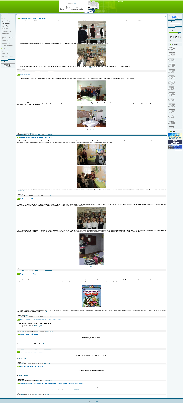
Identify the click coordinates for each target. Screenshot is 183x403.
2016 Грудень (172, 124)
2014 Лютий (171, 86)
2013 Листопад (172, 82)
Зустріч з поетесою (26, 74)
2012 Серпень (172, 65)
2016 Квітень (171, 116)
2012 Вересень (172, 66)
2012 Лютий (171, 59)
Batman (36, 195)
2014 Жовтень (172, 94)
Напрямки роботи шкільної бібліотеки (31, 366)
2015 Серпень (172, 106)
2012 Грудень (172, 70)
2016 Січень (171, 112)
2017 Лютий (171, 127)
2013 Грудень (172, 83)
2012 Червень (172, 64)
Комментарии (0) (50, 134)
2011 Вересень (172, 53)
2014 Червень (172, 90)
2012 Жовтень (172, 67)
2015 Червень (172, 104)
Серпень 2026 (175, 30)
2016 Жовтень (172, 122)
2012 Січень (171, 58)
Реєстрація (118, 1)
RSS (75, 3)
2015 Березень (172, 100)
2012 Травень (172, 63)
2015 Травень (172, 103)
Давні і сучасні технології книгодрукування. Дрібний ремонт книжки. (40, 319)
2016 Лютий (171, 113)
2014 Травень (172, 89)
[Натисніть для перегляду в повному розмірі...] (92, 42)
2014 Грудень (172, 96)
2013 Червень (172, 77)
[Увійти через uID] (173, 17)
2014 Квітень (171, 88)
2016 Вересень (172, 121)
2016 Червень (172, 118)
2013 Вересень (172, 80)
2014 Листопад (172, 95)
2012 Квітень (171, 61)
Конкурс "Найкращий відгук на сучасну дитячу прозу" (36, 137)
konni (38, 331)
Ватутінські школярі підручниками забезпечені (34, 274)
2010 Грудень (172, 46)
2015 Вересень (172, 107)
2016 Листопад (172, 123)
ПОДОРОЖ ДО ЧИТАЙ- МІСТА (29, 334)
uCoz (97, 401)
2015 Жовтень (172, 109)
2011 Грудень (171, 56)
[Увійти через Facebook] (175, 17)
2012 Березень (172, 60)
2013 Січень (171, 71)
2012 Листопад (172, 69)
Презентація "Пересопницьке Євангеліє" (32, 352)
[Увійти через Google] (177, 17)
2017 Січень (171, 126)
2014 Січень (171, 84)
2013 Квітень (171, 75)
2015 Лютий (171, 99)
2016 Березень (172, 115)
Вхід (122, 1)
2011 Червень (172, 52)
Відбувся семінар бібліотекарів (29, 198)
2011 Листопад (172, 55)
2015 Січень (171, 98)
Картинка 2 (31, 133)
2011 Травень (171, 50)
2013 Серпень (172, 78)
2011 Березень (172, 48)
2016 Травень (172, 117)
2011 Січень (171, 47)
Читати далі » (92, 67)
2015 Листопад (172, 110)
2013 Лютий (171, 72)
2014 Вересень (172, 93)
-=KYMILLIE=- (37, 134)
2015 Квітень (171, 101)
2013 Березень (172, 73)
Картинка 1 (26, 133)
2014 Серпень (172, 92)
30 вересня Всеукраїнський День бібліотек (33, 18)
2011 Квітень (171, 49)
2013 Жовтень (172, 81)
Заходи (22, 134)
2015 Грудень (172, 111)
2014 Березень (172, 87)
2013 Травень (172, 76)
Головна (113, 1)
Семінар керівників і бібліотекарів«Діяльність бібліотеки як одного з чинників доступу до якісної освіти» (52, 383)
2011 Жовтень (172, 54)
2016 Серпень (172, 120)
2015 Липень (171, 105)
